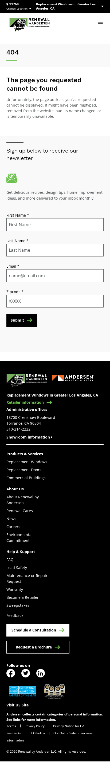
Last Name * (17, 240)
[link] (29, 24)
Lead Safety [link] (16, 567)
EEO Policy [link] (37, 733)
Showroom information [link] (28, 437)
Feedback (14, 615)
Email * (12, 266)
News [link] (11, 518)
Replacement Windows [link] (26, 461)
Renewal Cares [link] (19, 510)
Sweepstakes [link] (17, 605)
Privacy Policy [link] (35, 726)
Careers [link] (13, 526)
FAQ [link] (10, 559)
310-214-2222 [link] (18, 429)
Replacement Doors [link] (23, 469)
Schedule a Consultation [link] (33, 630)
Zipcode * (15, 291)
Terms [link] (11, 726)
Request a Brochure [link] (34, 647)
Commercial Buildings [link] (26, 477)
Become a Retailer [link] (22, 597)
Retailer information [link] (25, 402)
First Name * (17, 215)
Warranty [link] (14, 589)
